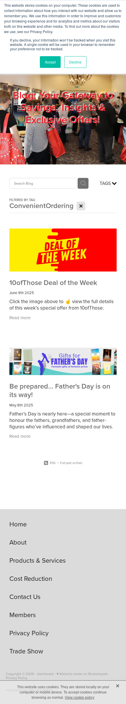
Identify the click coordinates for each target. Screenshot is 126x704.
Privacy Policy (16, 677)
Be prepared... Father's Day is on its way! (59, 390)
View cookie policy (79, 698)
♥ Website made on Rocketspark (82, 673)
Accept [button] (50, 61)
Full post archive (71, 463)
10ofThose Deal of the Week (53, 282)
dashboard (45, 673)
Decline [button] (75, 61)
